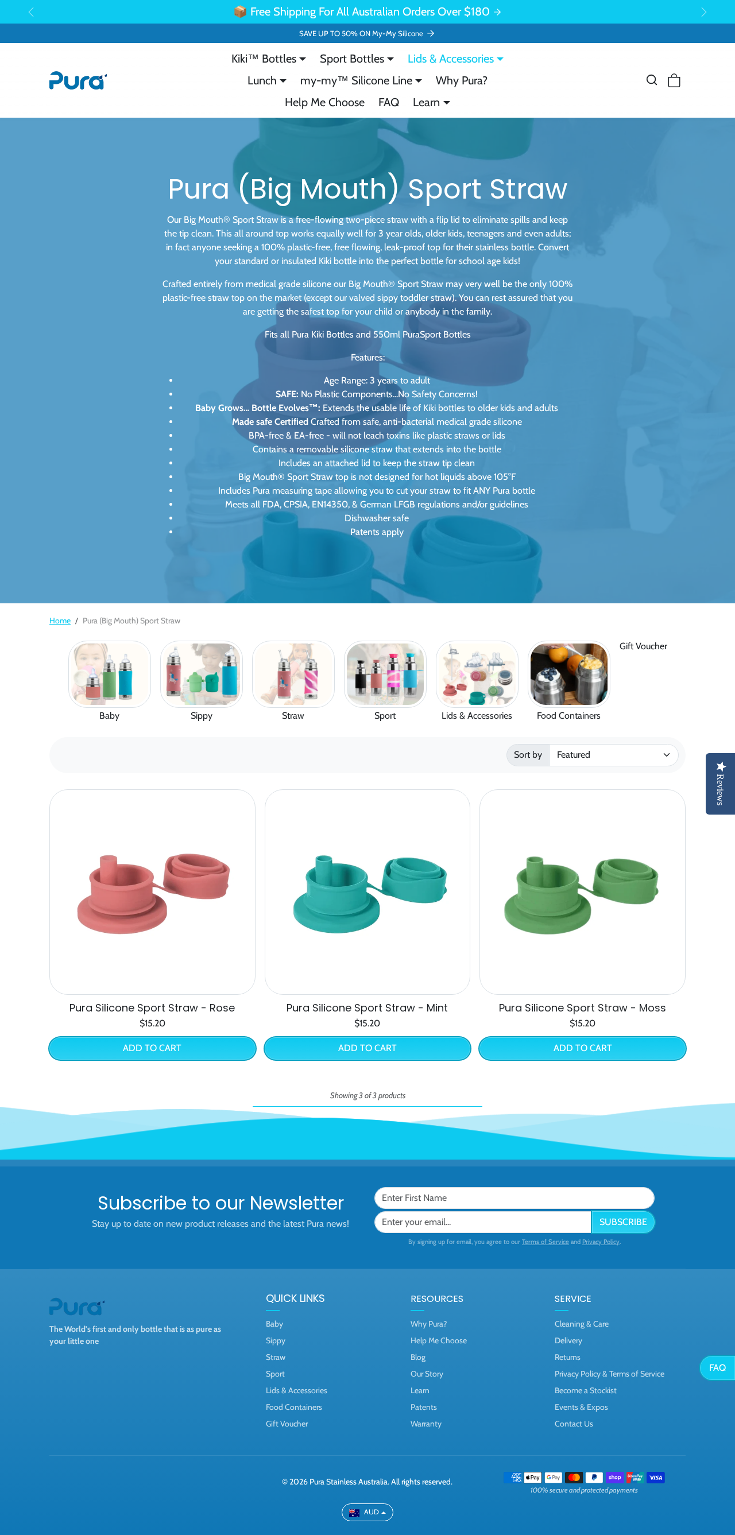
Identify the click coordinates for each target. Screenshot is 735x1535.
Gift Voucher (643, 646)
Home (60, 620)
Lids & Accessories (477, 715)
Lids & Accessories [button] (451, 58)
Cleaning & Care (582, 1324)
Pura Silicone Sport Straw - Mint (367, 1008)
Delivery (568, 1340)
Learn (420, 1390)
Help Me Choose (325, 102)
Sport (385, 715)
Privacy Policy (601, 1242)
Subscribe (623, 1221)
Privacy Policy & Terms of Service (609, 1374)
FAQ (388, 102)
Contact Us (574, 1423)
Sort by (528, 754)
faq (717, 1367)
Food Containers (569, 715)
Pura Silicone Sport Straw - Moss (582, 1008)
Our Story (427, 1374)
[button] (652, 79)
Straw (293, 715)
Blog (418, 1357)
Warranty (426, 1423)
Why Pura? (462, 80)
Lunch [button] (262, 80)
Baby (109, 715)
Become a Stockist (586, 1390)
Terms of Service (545, 1242)
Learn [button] (426, 102)
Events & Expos (581, 1407)
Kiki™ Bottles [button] (263, 58)
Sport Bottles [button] (352, 58)
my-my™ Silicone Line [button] (356, 80)
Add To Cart (152, 1047)
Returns (568, 1357)
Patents (424, 1407)
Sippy (201, 715)
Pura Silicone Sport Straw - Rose (152, 1008)
